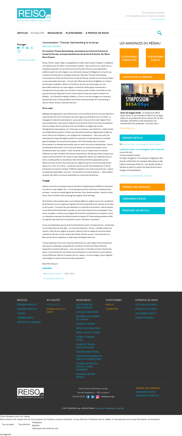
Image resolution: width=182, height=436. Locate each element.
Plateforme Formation (129, 58)
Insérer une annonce (136, 186)
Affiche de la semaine (29, 322)
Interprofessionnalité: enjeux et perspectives (89, 358)
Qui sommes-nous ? (146, 313)
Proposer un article (135, 210)
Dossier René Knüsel (87, 351)
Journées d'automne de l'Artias (88, 318)
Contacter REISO (144, 317)
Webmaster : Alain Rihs (115, 408)
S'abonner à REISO (157, 19)
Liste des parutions (87, 312)
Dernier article (132, 137)
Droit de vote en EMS (88, 332)
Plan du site (99, 408)
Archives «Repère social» (85, 376)
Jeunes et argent (85, 323)
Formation (112, 308)
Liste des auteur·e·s (146, 304)
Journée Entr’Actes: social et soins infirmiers (87, 366)
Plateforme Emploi (155, 58)
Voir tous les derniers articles (136, 176)
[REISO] (34, 15)
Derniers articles (27, 304)
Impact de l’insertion (88, 328)
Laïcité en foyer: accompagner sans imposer (142, 149)
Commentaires (25, 317)
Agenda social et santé (56, 310)
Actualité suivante (53, 273)
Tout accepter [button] (8, 424)
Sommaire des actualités (26, 60)
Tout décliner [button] (24, 424)
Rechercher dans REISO (159, 33)
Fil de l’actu (53, 304)
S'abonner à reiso (134, 198)
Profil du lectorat (146, 308)
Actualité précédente (54, 278)
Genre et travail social (85, 338)
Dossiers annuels (27, 308)
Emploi (109, 304)
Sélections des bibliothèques (84, 306)
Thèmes (21, 313)
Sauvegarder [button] (5, 434)
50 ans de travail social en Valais (85, 346)
